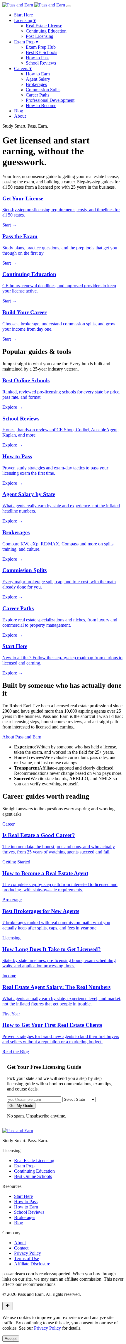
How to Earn (38, 73)
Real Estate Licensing (34, 1160)
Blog (18, 110)
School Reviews (41, 62)
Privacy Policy (27, 1253)
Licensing (25, 20)
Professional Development (50, 100)
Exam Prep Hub (41, 47)
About (20, 116)
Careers (23, 68)
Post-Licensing (39, 36)
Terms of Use (26, 1258)
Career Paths (37, 94)
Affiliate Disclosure (32, 1263)
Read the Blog (15, 1051)
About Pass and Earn (21, 736)
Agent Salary (38, 79)
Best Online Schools (33, 1176)
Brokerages (36, 84)
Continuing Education (46, 30)
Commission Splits (43, 89)
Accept (11, 1338)
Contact (21, 1247)
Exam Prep (26, 41)
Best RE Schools (41, 52)
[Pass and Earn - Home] (34, 4)
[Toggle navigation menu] (68, 6)
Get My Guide (21, 1105)
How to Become (41, 105)
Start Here (23, 14)
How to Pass (37, 57)
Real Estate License (44, 25)
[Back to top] (7, 1306)
